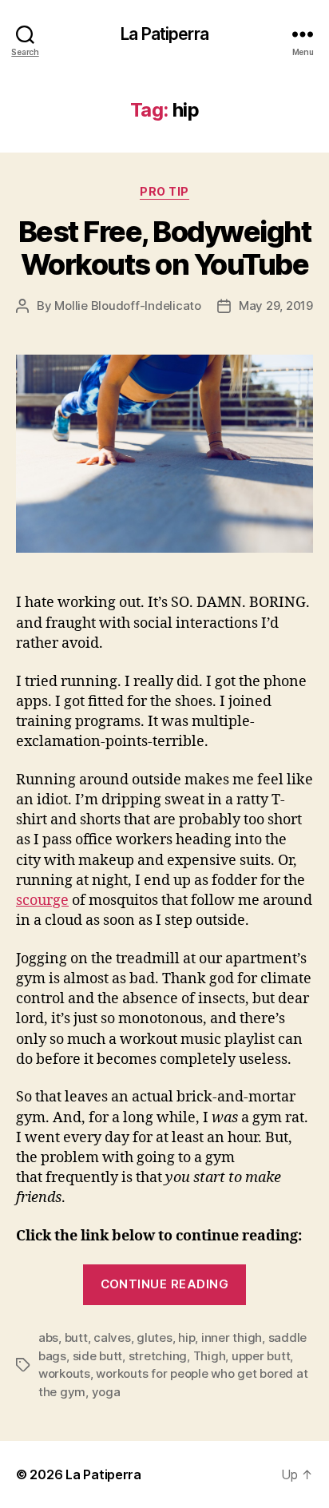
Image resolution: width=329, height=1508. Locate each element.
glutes (154, 1337)
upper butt (261, 1355)
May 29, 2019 (276, 305)
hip (186, 1337)
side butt (98, 1355)
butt (76, 1337)
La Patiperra (164, 34)
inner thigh (231, 1337)
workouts (64, 1373)
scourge (42, 900)
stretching (158, 1355)
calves (111, 1337)
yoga (106, 1391)
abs (48, 1337)
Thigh (209, 1355)
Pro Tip (164, 191)
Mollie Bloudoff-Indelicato (127, 305)
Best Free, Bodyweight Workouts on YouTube (164, 248)
